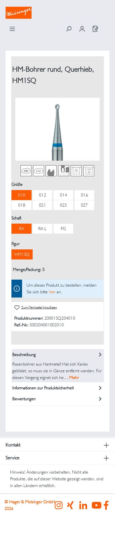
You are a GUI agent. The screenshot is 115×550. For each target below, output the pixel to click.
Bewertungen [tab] (24, 398)
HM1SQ (22, 254)
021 (42, 205)
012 (42, 195)
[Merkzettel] (95, 28)
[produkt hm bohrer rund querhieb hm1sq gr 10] (57, 129)
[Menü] (12, 28)
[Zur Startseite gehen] (57, 13)
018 (21, 205)
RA (21, 228)
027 (84, 205)
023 (63, 205)
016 (84, 195)
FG (63, 228)
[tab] (58, 365)
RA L (42, 228)
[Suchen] (68, 28)
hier (52, 291)
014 (63, 195)
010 (21, 195)
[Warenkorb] (105, 27)
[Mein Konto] (82, 28)
